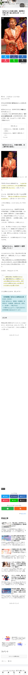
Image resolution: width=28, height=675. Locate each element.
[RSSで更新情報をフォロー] (20, 508)
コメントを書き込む (14, 656)
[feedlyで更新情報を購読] (7, 508)
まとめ (5, 137)
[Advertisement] (14, 79)
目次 (12, 126)
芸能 (4, 488)
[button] (25, 340)
